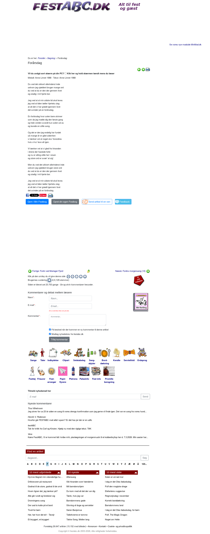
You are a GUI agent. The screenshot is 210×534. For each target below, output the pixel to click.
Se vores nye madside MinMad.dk (185, 44)
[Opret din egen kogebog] (141, 302)
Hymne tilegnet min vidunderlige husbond (46, 476)
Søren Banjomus (74, 509)
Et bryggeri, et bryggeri (38, 519)
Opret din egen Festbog (65, 201)
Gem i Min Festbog (37, 201)
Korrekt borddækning (115, 500)
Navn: (31, 297)
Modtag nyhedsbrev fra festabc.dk (67, 333)
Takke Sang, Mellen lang (77, 519)
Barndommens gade (75, 500)
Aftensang (71, 476)
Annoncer (92, 526)
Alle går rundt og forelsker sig (41, 495)
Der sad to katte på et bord (40, 505)
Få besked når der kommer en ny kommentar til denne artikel (80, 329)
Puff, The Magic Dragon (116, 514)
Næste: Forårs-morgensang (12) (130, 270)
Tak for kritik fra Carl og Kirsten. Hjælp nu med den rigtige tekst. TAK (59, 428)
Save (44, 195)
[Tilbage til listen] (88, 270)
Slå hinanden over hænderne (79, 481)
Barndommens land (114, 505)
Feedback (124, 201)
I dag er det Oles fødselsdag (118, 481)
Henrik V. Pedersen (37, 416)
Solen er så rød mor (114, 476)
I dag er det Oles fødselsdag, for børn (122, 509)
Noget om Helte (112, 519)
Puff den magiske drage (116, 486)
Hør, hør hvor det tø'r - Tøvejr (41, 514)
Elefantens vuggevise (115, 491)
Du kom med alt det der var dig (80, 491)
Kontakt (102, 526)
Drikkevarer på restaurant (40, 481)
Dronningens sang (36, 500)
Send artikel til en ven (99, 201)
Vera (30, 433)
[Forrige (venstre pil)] (139, 69)
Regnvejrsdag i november (117, 495)
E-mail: (31, 304)
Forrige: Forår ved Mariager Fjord (47, 270)
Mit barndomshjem (75, 486)
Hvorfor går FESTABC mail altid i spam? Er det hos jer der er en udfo (60, 419)
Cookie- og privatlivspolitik (120, 526)
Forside (41, 58)
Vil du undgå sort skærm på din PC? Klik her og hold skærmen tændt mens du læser (71, 73)
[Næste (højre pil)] (143, 69)
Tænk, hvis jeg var (75, 495)
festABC (32, 425)
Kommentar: (34, 315)
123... (144, 463)
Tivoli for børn (34, 509)
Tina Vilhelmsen (35, 408)
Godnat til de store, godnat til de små (45, 486)
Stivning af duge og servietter (79, 505)
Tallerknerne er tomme (76, 514)
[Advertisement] (89, 34)
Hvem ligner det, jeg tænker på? (43, 491)
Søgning (51, 58)
